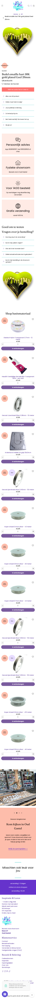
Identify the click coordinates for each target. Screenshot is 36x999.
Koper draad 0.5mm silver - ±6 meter (18, 564)
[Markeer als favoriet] (33, 319)
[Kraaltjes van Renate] (18, 5)
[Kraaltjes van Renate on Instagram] (5, 972)
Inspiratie (5, 961)
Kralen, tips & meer (9, 913)
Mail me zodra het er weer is (18, 89)
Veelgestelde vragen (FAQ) (12, 950)
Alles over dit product (12, 96)
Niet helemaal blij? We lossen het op (17, 119)
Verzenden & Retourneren (11, 948)
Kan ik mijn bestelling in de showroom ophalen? (18, 261)
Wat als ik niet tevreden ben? (15, 249)
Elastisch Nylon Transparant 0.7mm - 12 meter (18, 338)
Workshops (6, 908)
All (22, 14)
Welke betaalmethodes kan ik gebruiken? (19, 254)
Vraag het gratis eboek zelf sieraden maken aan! (18, 996)
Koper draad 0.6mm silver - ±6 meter (18, 749)
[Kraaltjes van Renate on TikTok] (9, 972)
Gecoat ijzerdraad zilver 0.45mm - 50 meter (18, 489)
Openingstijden (7, 963)
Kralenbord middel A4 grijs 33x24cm (18, 452)
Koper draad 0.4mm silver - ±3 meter (18, 527)
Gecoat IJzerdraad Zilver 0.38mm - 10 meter (18, 415)
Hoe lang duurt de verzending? (15, 237)
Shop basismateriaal (18, 313)
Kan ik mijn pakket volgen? (14, 243)
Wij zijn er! (9, 125)
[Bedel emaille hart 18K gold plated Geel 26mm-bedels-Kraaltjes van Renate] (18, 41)
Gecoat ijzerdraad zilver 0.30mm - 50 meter (18, 675)
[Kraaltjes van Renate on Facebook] (3, 972)
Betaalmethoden (8, 943)
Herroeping (6, 946)
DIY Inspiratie (6, 911)
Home (15, 14)
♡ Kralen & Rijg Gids (9, 902)
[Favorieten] (31, 6)
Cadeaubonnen (7, 958)
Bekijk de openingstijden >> (18, 849)
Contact (5, 941)
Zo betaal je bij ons (12, 113)
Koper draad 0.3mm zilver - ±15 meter (18, 712)
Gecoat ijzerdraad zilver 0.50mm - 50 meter (18, 638)
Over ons (5, 965)
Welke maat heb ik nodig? (14, 102)
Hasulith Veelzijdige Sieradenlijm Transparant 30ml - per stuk (18, 377)
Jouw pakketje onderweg (14, 108)
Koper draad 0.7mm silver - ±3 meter (18, 601)
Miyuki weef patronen (9, 906)
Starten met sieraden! (10, 904)
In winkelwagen (18, 348)
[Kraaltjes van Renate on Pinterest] (7, 972)
